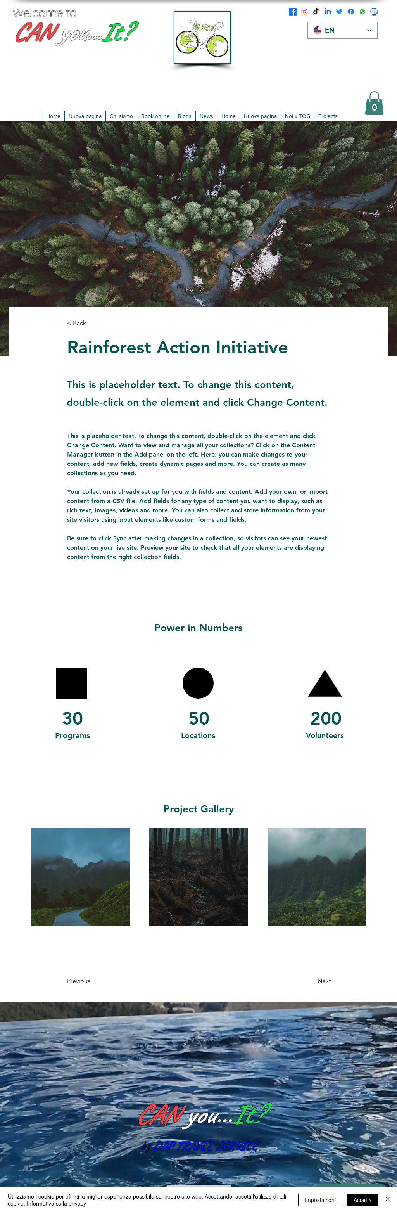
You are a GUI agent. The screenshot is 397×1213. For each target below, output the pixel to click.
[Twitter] (339, 12)
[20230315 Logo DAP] (374, 12)
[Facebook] (293, 12)
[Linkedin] (327, 12)
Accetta (363, 1200)
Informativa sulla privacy (56, 1203)
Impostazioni (320, 1200)
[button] (374, 103)
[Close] (387, 1200)
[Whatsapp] (362, 12)
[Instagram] (304, 12)
